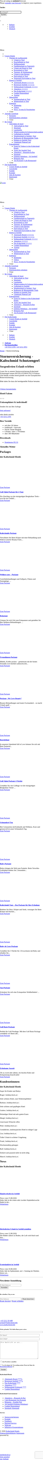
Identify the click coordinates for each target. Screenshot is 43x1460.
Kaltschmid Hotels (12, 1431)
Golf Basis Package (7, 1027)
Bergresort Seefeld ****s (14, 1381)
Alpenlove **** (10, 1385)
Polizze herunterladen (8, 389)
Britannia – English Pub (13, 1402)
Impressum (20, 1433)
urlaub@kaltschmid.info (9, 1323)
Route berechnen (28, 1299)
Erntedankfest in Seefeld (9, 1264)
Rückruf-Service (11, 1423)
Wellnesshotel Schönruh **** (15, 1387)
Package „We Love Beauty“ (11, 698)
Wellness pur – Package (9, 575)
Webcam (8, 1425)
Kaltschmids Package (8, 533)
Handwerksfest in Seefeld (10, 1194)
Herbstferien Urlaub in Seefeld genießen (15, 1229)
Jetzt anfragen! (5, 410)
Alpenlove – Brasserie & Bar (15, 1398)
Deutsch (12, 29)
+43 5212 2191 (5, 417)
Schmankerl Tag (6, 822)
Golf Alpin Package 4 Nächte (11, 781)
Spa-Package (5, 988)
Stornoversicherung (12, 1417)
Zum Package (5, 500)
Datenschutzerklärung (6, 1366)
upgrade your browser (13, 3)
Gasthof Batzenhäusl (12, 1389)
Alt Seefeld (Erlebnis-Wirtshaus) (16, 1404)
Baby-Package (5, 864)
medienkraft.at (5, 1455)
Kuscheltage (4, 740)
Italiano (12, 25)
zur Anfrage (4, 1459)
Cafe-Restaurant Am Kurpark (15, 1400)
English (12, 27)
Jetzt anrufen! (5, 1457)
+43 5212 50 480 (6, 1321)
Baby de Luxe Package (9, 946)
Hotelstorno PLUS (11, 442)
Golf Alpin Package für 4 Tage (12, 492)
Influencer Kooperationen (14, 1427)
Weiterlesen (4, 1204)
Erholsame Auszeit (7, 1068)
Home (2, 351)
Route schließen (18, 1301)
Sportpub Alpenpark (12, 1408)
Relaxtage (4, 616)
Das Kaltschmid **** (12, 1383)
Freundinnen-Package (8, 657)
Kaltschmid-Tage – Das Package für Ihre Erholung (20, 905)
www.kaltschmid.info (7, 1325)
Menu (2, 50)
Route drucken (5, 1301)
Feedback (8, 1421)
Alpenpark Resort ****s (13, 1379)
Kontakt (7, 1419)
